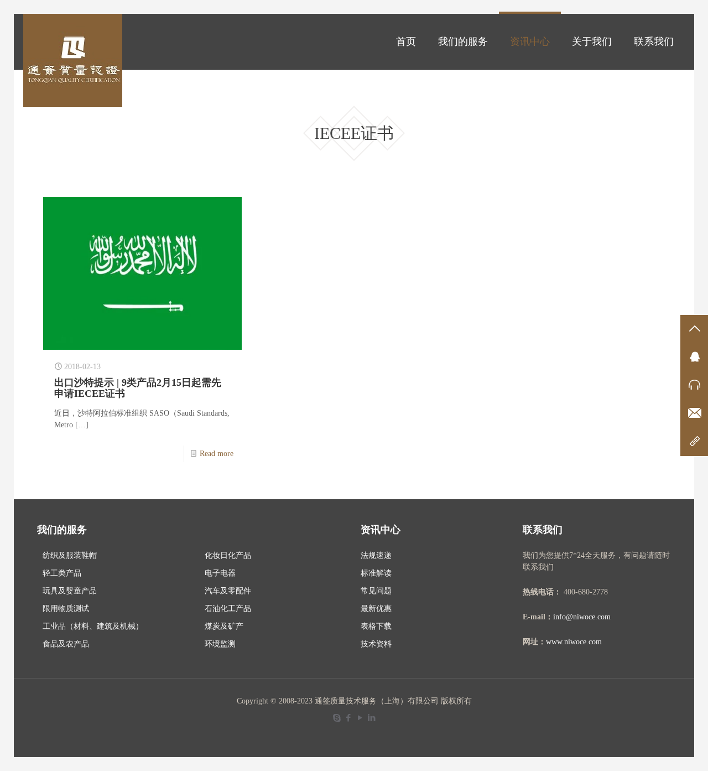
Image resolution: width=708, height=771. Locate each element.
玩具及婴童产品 (70, 591)
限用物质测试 (66, 608)
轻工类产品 (62, 573)
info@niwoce (574, 617)
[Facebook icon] (348, 717)
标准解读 (376, 573)
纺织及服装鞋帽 (70, 555)
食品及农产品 (66, 644)
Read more (216, 453)
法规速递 (376, 555)
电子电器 (220, 573)
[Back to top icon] (655, 748)
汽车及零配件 (228, 591)
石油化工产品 (228, 608)
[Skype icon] (336, 717)
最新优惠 (376, 608)
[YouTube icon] (360, 717)
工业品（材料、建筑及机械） (93, 626)
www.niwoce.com (574, 642)
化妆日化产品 (228, 555)
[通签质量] (72, 60)
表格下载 (376, 626)
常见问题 (376, 591)
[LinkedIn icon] (371, 717)
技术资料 (376, 644)
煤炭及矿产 (224, 626)
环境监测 (220, 644)
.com (603, 617)
